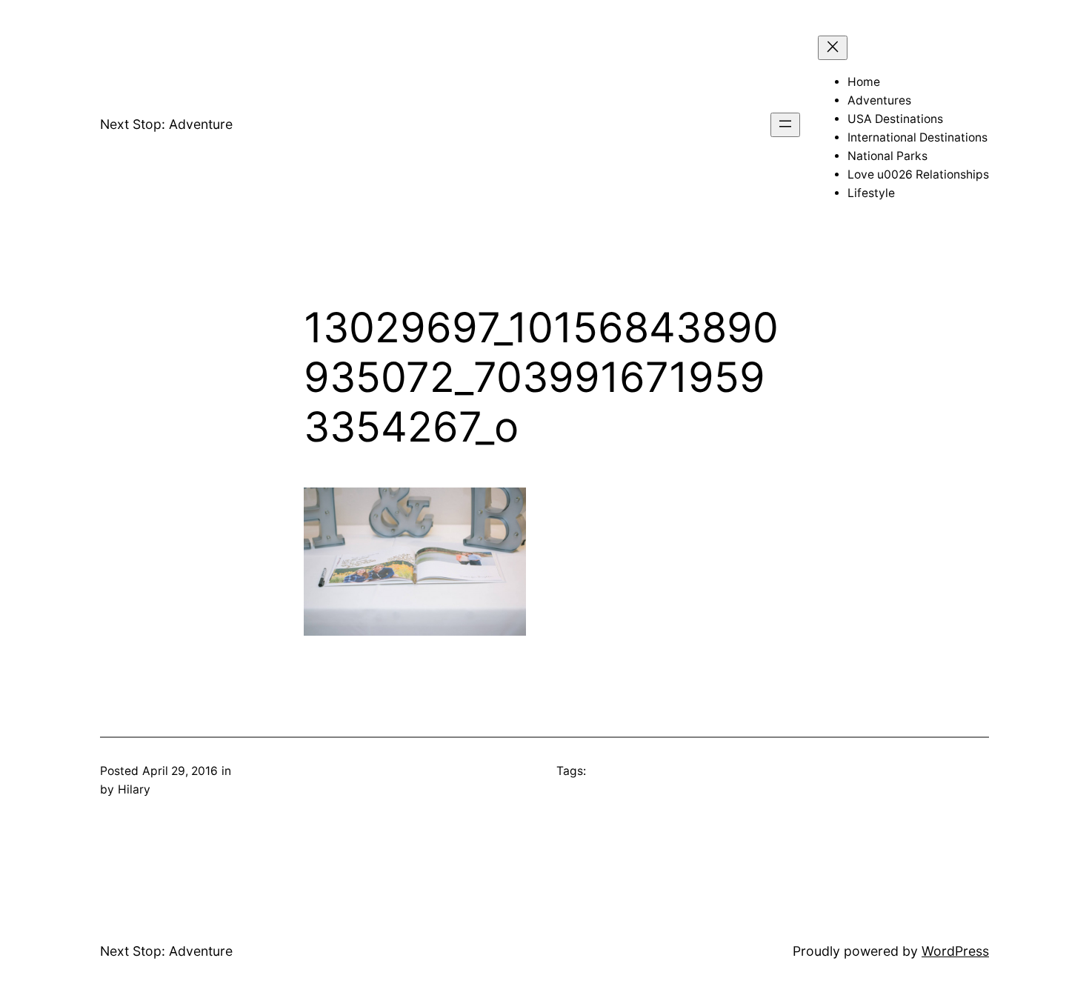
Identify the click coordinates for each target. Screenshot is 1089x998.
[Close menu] (832, 48)
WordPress (955, 951)
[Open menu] (785, 125)
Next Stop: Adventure (166, 124)
